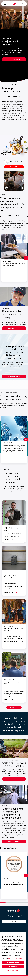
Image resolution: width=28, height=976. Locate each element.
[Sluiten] (24, 934)
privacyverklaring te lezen (15, 958)
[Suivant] (26, 258)
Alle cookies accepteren (13, 962)
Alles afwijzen (13, 966)
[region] (13, 953)
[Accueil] (14, 4)
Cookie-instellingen (12, 970)
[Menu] (5, 4)
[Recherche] (23, 4)
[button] (14, 59)
